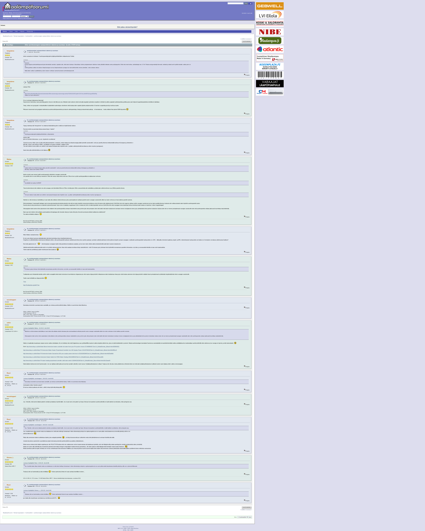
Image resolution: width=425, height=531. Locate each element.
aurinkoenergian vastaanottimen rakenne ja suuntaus (42, 50)
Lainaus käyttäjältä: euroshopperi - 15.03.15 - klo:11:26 (38, 424)
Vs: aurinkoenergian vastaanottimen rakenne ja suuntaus (43, 81)
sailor (9, 323)
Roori (9, 373)
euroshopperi (11, 300)
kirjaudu (21, 12)
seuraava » (249, 39)
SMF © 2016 (127, 528)
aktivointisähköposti (11, 14)
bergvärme (10, 51)
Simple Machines (134, 528)
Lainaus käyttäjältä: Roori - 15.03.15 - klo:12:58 (36, 463)
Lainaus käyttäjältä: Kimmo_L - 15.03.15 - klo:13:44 (37, 490)
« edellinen (243, 39)
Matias (9, 159)
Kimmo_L (10, 457)
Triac (24, 281)
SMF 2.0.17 (120, 528)
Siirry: (235, 517)
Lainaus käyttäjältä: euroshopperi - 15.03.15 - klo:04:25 (38, 378)
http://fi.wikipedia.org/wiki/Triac (31, 285)
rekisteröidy (28, 12)
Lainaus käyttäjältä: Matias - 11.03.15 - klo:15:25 (37, 328)
